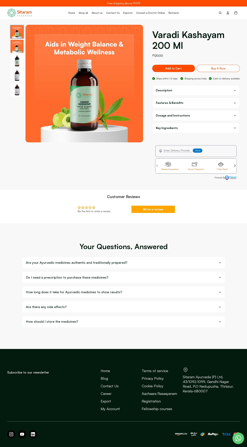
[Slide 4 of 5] (17, 75)
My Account (110, 408)
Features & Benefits (169, 103)
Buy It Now (218, 68)
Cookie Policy (152, 386)
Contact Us (110, 386)
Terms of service (155, 370)
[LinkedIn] (33, 434)
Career (106, 393)
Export (106, 401)
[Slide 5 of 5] (17, 89)
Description (164, 90)
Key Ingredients (167, 128)
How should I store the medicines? (52, 321)
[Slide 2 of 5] (17, 46)
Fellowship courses (157, 408)
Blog (104, 378)
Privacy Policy (153, 378)
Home (105, 370)
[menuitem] (71, 13)
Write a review (153, 209)
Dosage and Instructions (173, 115)
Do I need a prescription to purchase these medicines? (67, 277)
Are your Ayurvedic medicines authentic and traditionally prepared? (76, 262)
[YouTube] (22, 434)
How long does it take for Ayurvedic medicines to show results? (74, 292)
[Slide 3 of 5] (17, 60)
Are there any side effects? (46, 307)
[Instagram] (11, 434)
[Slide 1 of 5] (17, 31)
